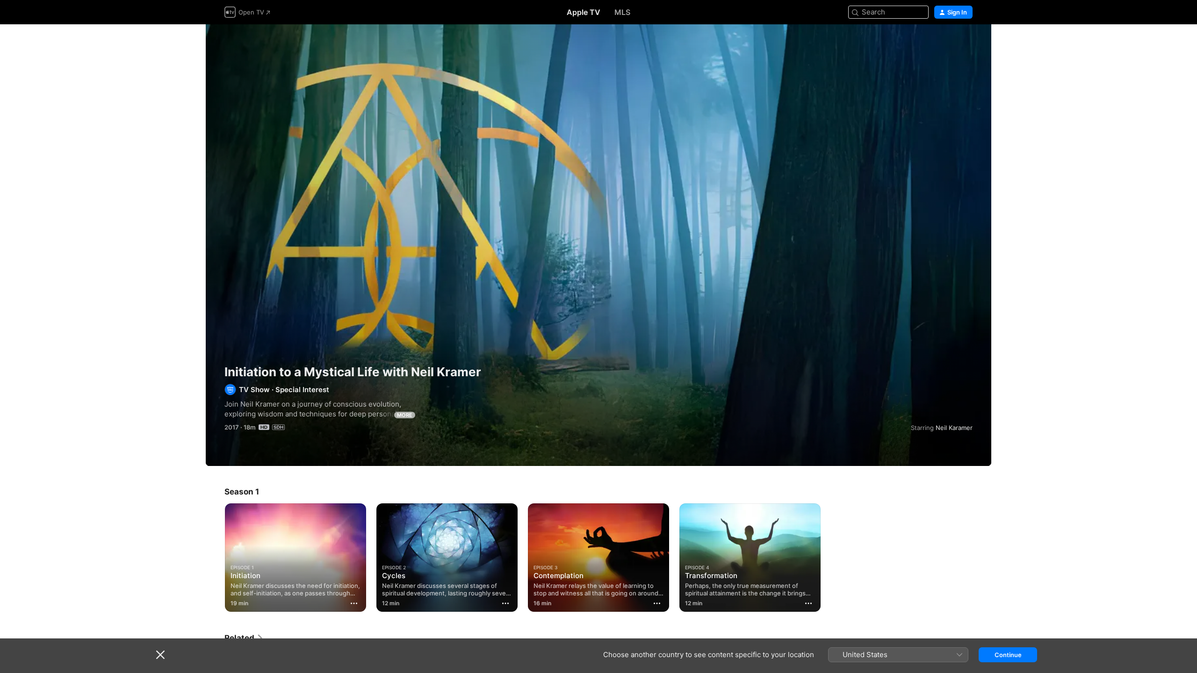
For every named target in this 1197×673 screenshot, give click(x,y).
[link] (244, 638)
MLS (622, 12)
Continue (1008, 655)
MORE (404, 415)
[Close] (160, 655)
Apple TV (583, 12)
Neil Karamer (954, 427)
